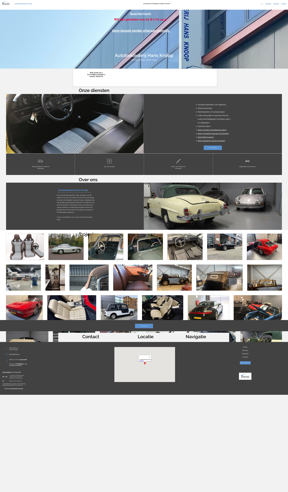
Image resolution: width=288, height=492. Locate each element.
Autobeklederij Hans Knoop (23, 4)
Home (245, 347)
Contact (245, 357)
